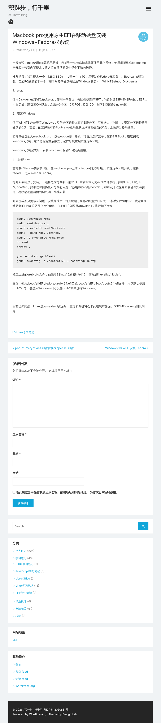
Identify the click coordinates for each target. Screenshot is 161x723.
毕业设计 (21, 601)
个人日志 (21, 550)
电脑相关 (21, 608)
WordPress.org (25, 686)
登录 (18, 664)
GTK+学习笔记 (25, 564)
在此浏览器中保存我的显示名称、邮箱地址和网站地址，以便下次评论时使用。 (67, 492)
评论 (17, 379)
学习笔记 (21, 558)
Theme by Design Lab (63, 714)
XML (15, 640)
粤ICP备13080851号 (55, 709)
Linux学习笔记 (25, 332)
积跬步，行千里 (28, 7)
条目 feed (22, 671)
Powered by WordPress (28, 714)
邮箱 (17, 453)
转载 (18, 615)
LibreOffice (23, 578)
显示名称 (20, 434)
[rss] (10, 21)
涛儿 (44, 50)
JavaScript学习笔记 (28, 571)
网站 (15, 473)
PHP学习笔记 (24, 592)
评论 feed (22, 678)
